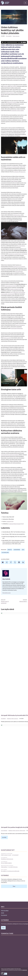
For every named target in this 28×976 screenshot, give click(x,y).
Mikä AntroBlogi (4, 910)
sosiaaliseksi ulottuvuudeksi (17, 110)
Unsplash (8, 521)
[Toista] (2, 42)
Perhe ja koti (22, 830)
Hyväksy (4, 973)
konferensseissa (16, 215)
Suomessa (5, 86)
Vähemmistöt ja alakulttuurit (6, 853)
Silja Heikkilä (8, 36)
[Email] (2, 562)
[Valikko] (25, 3)
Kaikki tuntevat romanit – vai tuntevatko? (10, 855)
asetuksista (24, 970)
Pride (2, 865)
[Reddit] (19, 562)
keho (23, 549)
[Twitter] (15, 562)
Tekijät (2, 912)
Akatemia (9, 718)
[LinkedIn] (23, 562)
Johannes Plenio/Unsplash (15, 523)
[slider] (24, 42)
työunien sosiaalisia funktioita (16, 289)
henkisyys (10, 549)
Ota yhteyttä (4, 915)
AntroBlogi (3, 718)
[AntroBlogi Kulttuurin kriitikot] (5, 3)
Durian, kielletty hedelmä (6, 863)
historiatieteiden (19, 271)
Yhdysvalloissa (13, 86)
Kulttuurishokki (4, 857)
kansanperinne (17, 549)
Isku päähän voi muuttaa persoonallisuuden (10, 871)
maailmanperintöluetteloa (17, 328)
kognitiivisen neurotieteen (19, 266)
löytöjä (5, 469)
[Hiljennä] (21, 42)
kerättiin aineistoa (9, 92)
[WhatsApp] (6, 562)
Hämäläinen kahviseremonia (7, 859)
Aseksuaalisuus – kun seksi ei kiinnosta (9, 867)
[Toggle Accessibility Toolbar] (2, 973)
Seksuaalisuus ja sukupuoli (8, 865)
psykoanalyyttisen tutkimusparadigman (10, 454)
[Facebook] (11, 562)
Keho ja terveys (16, 36)
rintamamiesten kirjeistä (10, 285)
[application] (14, 42)
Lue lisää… (4, 838)
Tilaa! (14, 886)
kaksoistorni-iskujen (11, 102)
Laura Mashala (4, 830)
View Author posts (6, 592)
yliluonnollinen (5, 552)
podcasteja (22, 171)
